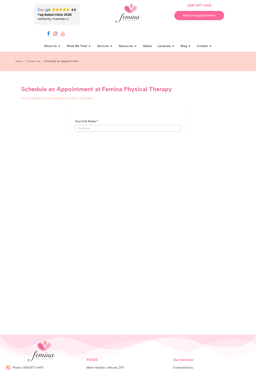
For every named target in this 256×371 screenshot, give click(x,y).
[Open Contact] (210, 46)
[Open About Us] (59, 46)
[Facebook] (48, 34)
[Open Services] (111, 46)
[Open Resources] (135, 46)
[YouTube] (63, 34)
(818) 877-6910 (199, 5)
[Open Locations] (173, 46)
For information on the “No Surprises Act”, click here (56, 98)
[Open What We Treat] (89, 46)
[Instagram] (55, 34)
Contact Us (33, 61)
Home (19, 61)
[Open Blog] (189, 46)
